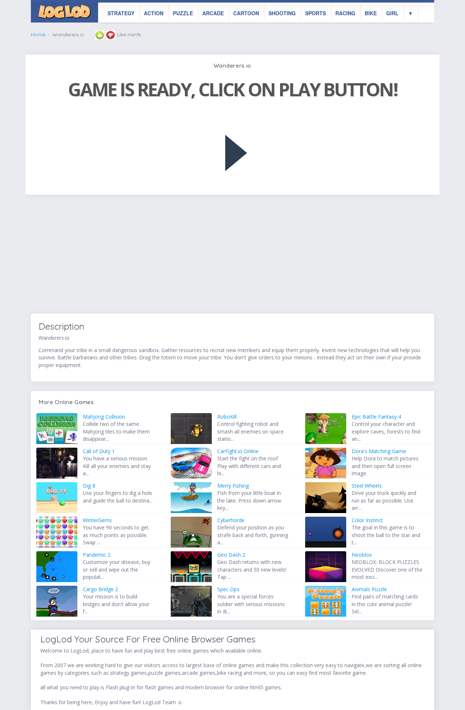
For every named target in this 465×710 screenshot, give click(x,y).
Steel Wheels (367, 485)
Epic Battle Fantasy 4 (376, 416)
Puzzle (183, 13)
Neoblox (362, 554)
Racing (345, 13)
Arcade (213, 13)
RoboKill (226, 416)
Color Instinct (367, 520)
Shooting (282, 13)
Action (153, 13)
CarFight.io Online (238, 451)
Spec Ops (228, 589)
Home (38, 34)
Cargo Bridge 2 (100, 589)
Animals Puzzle (369, 589)
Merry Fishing (233, 485)
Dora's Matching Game (379, 451)
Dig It (89, 485)
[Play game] (236, 153)
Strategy (121, 13)
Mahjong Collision (104, 416)
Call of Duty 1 (99, 451)
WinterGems (97, 520)
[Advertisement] (232, 255)
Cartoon (246, 13)
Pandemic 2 (96, 554)
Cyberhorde (230, 520)
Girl (392, 13)
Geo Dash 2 (231, 554)
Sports (315, 13)
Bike (371, 13)
